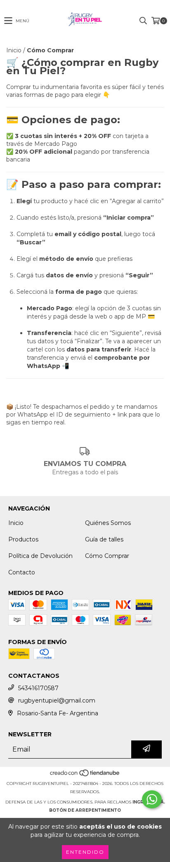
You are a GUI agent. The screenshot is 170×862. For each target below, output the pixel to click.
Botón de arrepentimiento (85, 810)
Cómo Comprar (107, 556)
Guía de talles (104, 539)
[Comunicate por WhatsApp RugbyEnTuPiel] (152, 799)
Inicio (13, 50)
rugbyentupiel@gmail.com (56, 700)
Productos (23, 539)
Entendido (85, 852)
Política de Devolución (40, 556)
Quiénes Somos (108, 523)
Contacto (21, 572)
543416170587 (38, 688)
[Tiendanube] (85, 775)
